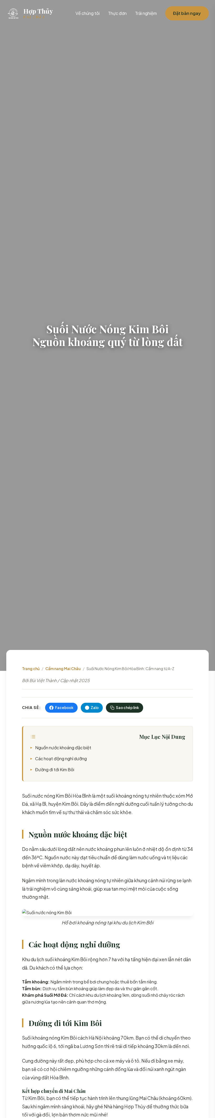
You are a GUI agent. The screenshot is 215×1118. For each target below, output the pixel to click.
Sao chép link (127, 707)
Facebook (64, 707)
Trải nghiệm (146, 13)
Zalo (95, 707)
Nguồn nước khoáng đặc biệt (63, 747)
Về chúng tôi (88, 13)
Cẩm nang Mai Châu (63, 668)
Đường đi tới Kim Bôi (54, 769)
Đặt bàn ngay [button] (187, 13)
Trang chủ (31, 668)
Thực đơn (117, 13)
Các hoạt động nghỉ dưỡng (61, 758)
